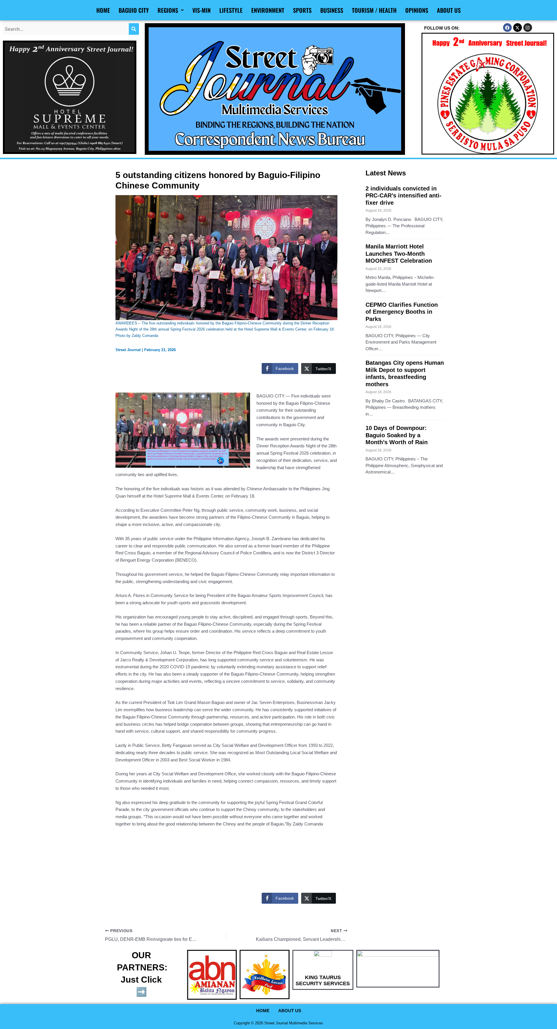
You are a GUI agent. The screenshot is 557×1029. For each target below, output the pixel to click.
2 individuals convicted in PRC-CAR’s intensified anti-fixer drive (404, 195)
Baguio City (134, 10)
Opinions (416, 10)
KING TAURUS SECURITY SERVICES (323, 980)
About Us (449, 10)
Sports (302, 10)
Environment (267, 10)
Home (103, 10)
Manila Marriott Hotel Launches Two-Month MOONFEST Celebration (399, 253)
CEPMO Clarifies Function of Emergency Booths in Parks (402, 312)
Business (331, 10)
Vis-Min (201, 10)
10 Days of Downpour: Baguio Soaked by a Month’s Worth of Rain (397, 435)
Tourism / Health (374, 10)
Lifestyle (231, 10)
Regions (168, 10)
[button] (170, 10)
